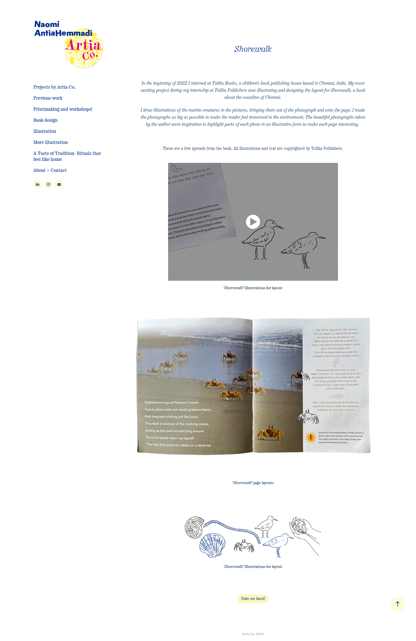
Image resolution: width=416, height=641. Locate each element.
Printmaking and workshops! (62, 108)
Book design (45, 119)
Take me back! (253, 599)
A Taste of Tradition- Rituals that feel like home (67, 156)
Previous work (47, 97)
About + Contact (50, 170)
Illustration (44, 130)
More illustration (50, 142)
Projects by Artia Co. (54, 86)
